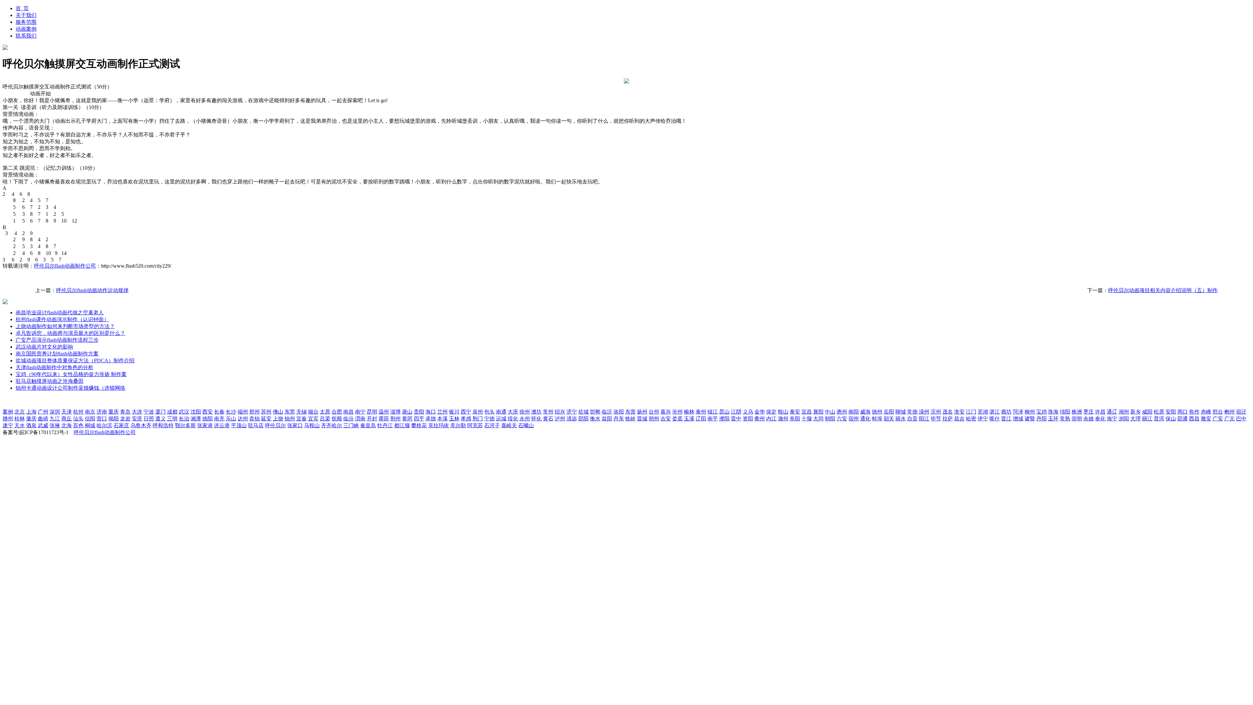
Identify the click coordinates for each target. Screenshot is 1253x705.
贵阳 (419, 412)
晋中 (736, 418)
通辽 (1112, 412)
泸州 (560, 418)
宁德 (489, 418)
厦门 (160, 412)
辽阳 (701, 418)
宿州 (853, 418)
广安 (1218, 418)
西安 (207, 412)
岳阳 (889, 412)
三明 (172, 418)
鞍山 (783, 412)
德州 (877, 412)
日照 (149, 418)
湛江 (994, 412)
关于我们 (26, 15)
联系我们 (26, 36)
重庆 (113, 412)
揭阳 (113, 418)
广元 (1229, 418)
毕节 (936, 418)
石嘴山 (526, 425)
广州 (43, 412)
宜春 (301, 418)
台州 (654, 412)
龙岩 (125, 418)
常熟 (1065, 418)
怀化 (536, 418)
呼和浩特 (163, 425)
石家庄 (121, 425)
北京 (19, 412)
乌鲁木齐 (141, 425)
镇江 (712, 412)
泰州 (701, 412)
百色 (78, 425)
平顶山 (239, 425)
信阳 (90, 418)
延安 (266, 418)
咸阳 (1147, 412)
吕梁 (325, 418)
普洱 (1159, 418)
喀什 (994, 418)
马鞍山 (312, 425)
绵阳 (1065, 412)
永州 (524, 418)
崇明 (1077, 418)
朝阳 (830, 418)
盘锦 (254, 418)
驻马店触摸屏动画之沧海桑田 (50, 381)
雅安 (1206, 418)
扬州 (642, 412)
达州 (243, 418)
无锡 (301, 412)
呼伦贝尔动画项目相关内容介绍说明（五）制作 (1163, 290)
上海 (31, 412)
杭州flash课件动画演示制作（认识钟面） (62, 319)
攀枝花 (419, 425)
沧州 (677, 412)
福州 (243, 412)
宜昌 (806, 412)
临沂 (607, 412)
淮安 (959, 412)
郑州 (254, 412)
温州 (384, 412)
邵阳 (583, 418)
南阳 (853, 412)
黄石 (548, 418)
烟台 (313, 412)
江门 (971, 412)
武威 (43, 425)
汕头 (78, 418)
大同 (818, 418)
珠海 (1053, 412)
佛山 (278, 412)
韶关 (889, 418)
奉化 (1100, 418)
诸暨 (1030, 418)
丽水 (900, 418)
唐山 (407, 412)
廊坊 (1006, 412)
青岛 (125, 412)
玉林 (454, 418)
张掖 (55, 425)
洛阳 (618, 412)
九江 (55, 418)
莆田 (384, 418)
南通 (501, 412)
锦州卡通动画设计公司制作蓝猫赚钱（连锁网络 (70, 388)
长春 (219, 412)
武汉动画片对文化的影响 (44, 347)
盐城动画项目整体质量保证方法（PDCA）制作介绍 (75, 360)
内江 (771, 418)
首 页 (22, 8)
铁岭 (630, 418)
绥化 (513, 418)
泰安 (795, 412)
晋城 (642, 418)
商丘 (66, 418)
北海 (66, 425)
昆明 (372, 412)
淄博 (395, 412)
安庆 (137, 418)
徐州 (524, 412)
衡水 (595, 418)
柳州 (1030, 412)
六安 (842, 418)
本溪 (442, 418)
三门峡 (351, 425)
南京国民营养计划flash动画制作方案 (57, 353)
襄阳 (818, 412)
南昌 (348, 412)
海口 (430, 412)
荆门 (477, 418)
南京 (90, 412)
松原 (1159, 412)
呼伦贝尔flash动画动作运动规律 (92, 290)
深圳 (55, 412)
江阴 (736, 412)
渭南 (360, 418)
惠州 (842, 412)
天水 (19, 425)
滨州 (936, 412)
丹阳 (1041, 418)
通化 (865, 418)
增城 (1018, 418)
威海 (865, 412)
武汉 (184, 412)
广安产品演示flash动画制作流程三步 (57, 340)
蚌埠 (877, 418)
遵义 (160, 418)
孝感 (466, 418)
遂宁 (8, 425)
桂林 (19, 418)
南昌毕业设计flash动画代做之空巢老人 (60, 312)
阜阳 (795, 418)
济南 (102, 412)
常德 (912, 412)
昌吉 (959, 418)
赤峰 (1206, 412)
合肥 (337, 412)
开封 (372, 418)
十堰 (806, 418)
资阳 (748, 418)
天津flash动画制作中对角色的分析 (54, 367)
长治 (184, 418)
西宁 (466, 412)
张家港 (205, 425)
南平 (712, 418)
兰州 (442, 412)
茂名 (947, 412)
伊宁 (983, 418)
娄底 (677, 418)
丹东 (618, 418)
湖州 (1124, 412)
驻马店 (256, 425)
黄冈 (407, 418)
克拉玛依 (438, 425)
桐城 (90, 425)
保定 (771, 412)
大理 (1135, 418)
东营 (630, 412)
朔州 (654, 418)
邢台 (1218, 412)
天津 (66, 412)
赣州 (8, 418)
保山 (1171, 418)
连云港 (222, 425)
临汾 (348, 418)
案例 (8, 412)
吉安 (665, 418)
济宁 (571, 412)
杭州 (78, 412)
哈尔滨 (104, 425)
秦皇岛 (368, 425)
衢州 (759, 418)
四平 (419, 418)
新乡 (1135, 412)
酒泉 (31, 425)
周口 (1182, 412)
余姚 (1088, 418)
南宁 (360, 412)
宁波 (149, 412)
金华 (759, 412)
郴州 (1229, 412)
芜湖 (983, 412)
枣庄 (1088, 412)
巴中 (1241, 418)
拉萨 (947, 418)
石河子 (492, 425)
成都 (172, 412)
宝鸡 (1041, 412)
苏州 (266, 412)
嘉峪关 (509, 425)
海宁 (1112, 418)
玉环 (1053, 418)
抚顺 (337, 418)
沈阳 (196, 412)
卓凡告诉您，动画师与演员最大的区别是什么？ (70, 333)
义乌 (748, 412)
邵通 (1182, 418)
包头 (489, 412)
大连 (137, 412)
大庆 (513, 412)
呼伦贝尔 (275, 425)
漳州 (924, 412)
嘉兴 (665, 412)
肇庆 (31, 418)
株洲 (1077, 412)
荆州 (395, 418)
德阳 (207, 418)
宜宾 (313, 418)
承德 (430, 418)
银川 (454, 412)
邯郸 (595, 412)
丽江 (1147, 418)
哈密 (971, 418)
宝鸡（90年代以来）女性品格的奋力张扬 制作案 (71, 374)
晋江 (1006, 418)
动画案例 (26, 29)
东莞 (290, 412)
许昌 (1100, 412)
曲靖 (43, 418)
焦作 (1194, 412)
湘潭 (196, 418)
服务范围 (26, 22)
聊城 (900, 412)
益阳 (607, 418)
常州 (548, 412)
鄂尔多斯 (185, 425)
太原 (325, 412)
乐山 (231, 418)
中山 (830, 412)
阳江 (924, 418)
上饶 (278, 418)
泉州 (477, 412)
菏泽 (1018, 412)
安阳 (1171, 412)
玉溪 (689, 418)
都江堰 (402, 425)
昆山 (724, 412)
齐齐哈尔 (331, 425)
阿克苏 (475, 425)
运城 (501, 418)
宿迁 (1241, 412)
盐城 (583, 412)
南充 (219, 418)
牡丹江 (385, 425)
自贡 (912, 418)
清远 (571, 418)
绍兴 (560, 412)
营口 (102, 418)
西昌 (1194, 418)
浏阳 (1124, 418)
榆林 (689, 412)
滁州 (783, 418)
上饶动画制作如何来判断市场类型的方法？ (65, 326)
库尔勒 (458, 425)
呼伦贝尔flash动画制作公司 (65, 266)
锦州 (290, 418)
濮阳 (724, 418)
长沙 (231, 412)
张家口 (295, 425)
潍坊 (536, 412)
